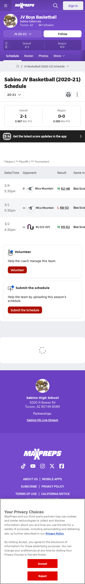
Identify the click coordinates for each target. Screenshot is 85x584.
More (57, 56)
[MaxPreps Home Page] (17, 66)
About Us (30, 479)
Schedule (12, 56)
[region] (42, 541)
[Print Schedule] (68, 94)
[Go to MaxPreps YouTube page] (33, 466)
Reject (42, 576)
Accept (42, 563)
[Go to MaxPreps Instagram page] (42, 466)
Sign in (73, 5)
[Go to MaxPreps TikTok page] (23, 466)
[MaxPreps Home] (24, 5)
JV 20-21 (20, 34)
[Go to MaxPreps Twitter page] (52, 466)
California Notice (55, 493)
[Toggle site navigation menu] (5, 5)
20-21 (11, 94)
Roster (28, 56)
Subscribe (29, 486)
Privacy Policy (52, 486)
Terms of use (26, 493)
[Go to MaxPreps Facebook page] (61, 466)
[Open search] (55, 5)
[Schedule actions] (77, 94)
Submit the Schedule (25, 310)
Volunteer (17, 270)
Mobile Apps (52, 479)
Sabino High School (42, 397)
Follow (62, 34)
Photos (43, 56)
